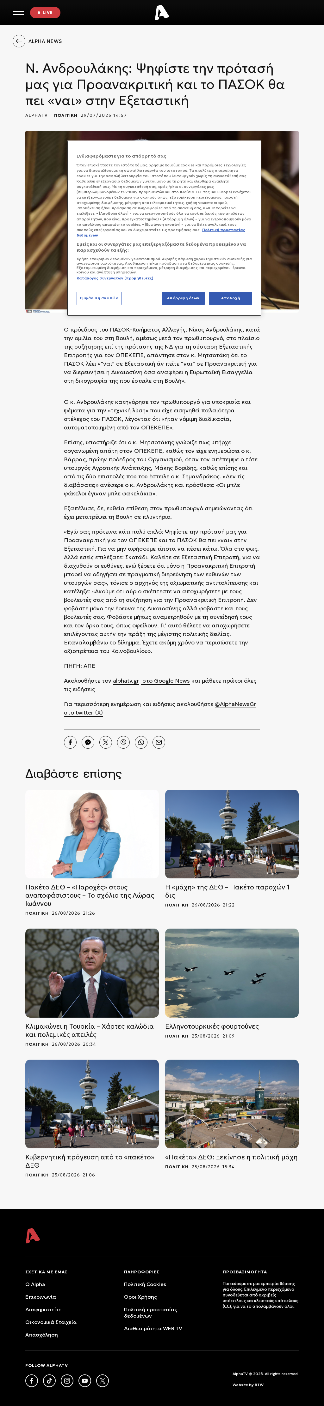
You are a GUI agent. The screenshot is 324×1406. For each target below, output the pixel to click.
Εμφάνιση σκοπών (99, 298)
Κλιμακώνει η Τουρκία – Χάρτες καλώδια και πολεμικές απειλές (89, 1030)
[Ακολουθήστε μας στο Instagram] (67, 1380)
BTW (259, 1384)
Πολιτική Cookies (145, 1284)
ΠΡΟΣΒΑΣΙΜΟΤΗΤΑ (245, 1272)
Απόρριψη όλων (183, 298)
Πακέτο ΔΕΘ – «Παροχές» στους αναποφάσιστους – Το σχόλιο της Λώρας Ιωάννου (89, 895)
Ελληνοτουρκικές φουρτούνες (212, 1026)
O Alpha (35, 1284)
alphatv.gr (126, 680)
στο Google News (165, 680)
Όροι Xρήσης (140, 1297)
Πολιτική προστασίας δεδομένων (150, 1312)
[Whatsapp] (141, 742)
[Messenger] (88, 742)
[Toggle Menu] (18, 12)
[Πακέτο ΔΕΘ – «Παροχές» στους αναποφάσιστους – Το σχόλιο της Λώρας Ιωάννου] (92, 834)
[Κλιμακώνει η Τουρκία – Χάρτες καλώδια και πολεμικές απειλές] (92, 973)
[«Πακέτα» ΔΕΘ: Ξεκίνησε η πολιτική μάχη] (232, 1104)
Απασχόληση (41, 1334)
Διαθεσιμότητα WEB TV (153, 1328)
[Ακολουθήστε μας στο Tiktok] (49, 1380)
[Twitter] (105, 742)
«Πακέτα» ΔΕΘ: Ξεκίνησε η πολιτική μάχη (231, 1157)
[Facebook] (70, 742)
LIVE (48, 12)
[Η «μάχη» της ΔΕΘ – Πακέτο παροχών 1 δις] (232, 834)
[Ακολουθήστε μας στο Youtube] (84, 1380)
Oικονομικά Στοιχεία (51, 1322)
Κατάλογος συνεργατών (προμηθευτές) (115, 278)
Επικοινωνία (40, 1297)
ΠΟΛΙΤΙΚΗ (66, 115)
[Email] (159, 742)
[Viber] (123, 742)
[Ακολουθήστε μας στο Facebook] (31, 1380)
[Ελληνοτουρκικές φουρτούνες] (232, 973)
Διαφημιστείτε (43, 1309)
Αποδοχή (230, 298)
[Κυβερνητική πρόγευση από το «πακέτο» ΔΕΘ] (92, 1104)
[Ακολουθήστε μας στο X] (102, 1380)
